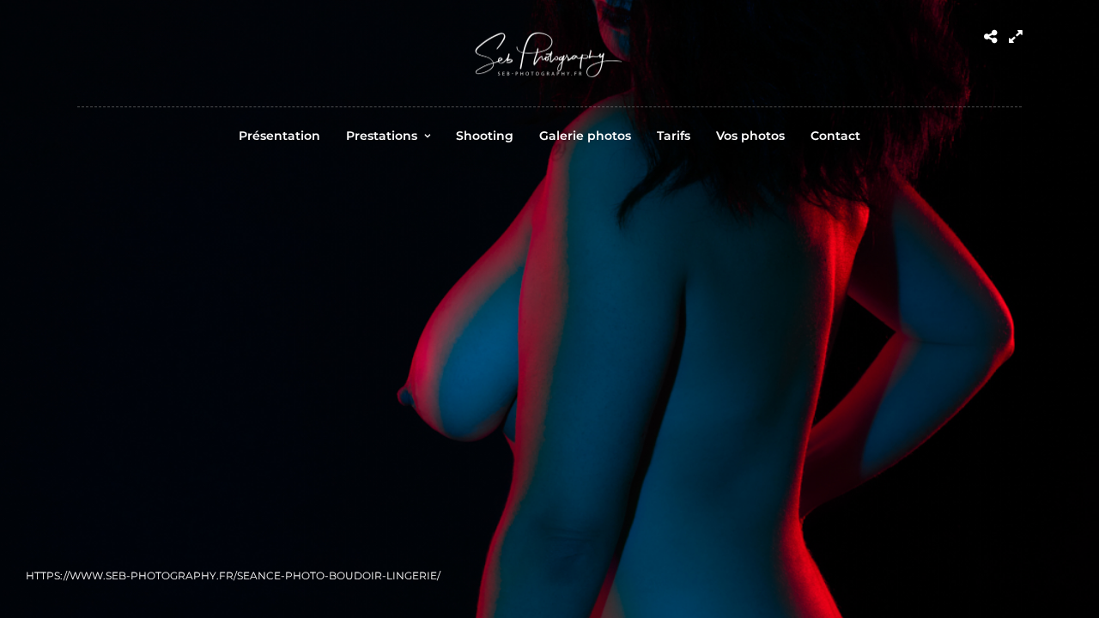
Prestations (381, 135)
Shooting (484, 135)
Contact (835, 135)
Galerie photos (585, 135)
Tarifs (673, 135)
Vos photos (750, 135)
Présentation (279, 135)
